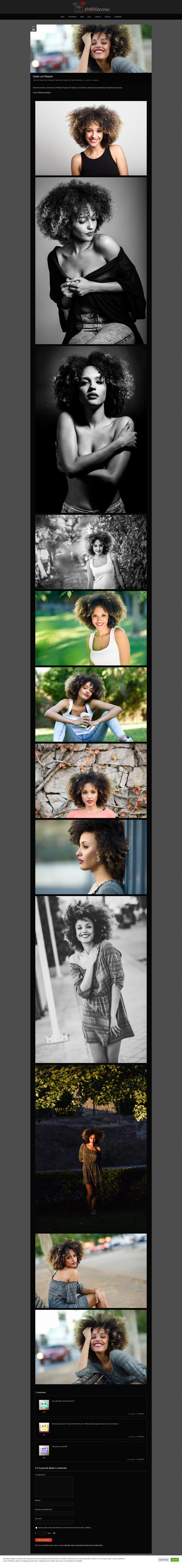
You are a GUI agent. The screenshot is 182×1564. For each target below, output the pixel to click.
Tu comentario (40, 1475)
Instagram (118, 17)
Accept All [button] (174, 1560)
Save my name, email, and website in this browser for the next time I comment (64, 1527)
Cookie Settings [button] (163, 1560)
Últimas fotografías (76, 80)
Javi (44, 1435)
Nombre (38, 1500)
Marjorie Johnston (45, 92)
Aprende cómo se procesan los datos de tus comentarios (83, 1545)
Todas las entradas (61, 80)
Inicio (62, 17)
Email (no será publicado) (44, 1509)
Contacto (108, 17)
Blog (89, 17)
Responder (140, 1414)
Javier (88, 80)
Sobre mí (98, 17)
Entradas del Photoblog (46, 80)
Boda (82, 17)
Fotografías (72, 17)
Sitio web (38, 1518)
